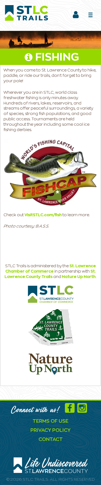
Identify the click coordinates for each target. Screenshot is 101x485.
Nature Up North (79, 277)
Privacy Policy (50, 430)
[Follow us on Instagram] (83, 410)
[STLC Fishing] (50, 172)
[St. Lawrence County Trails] (51, 327)
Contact (51, 439)
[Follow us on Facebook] (71, 410)
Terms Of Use (50, 421)
